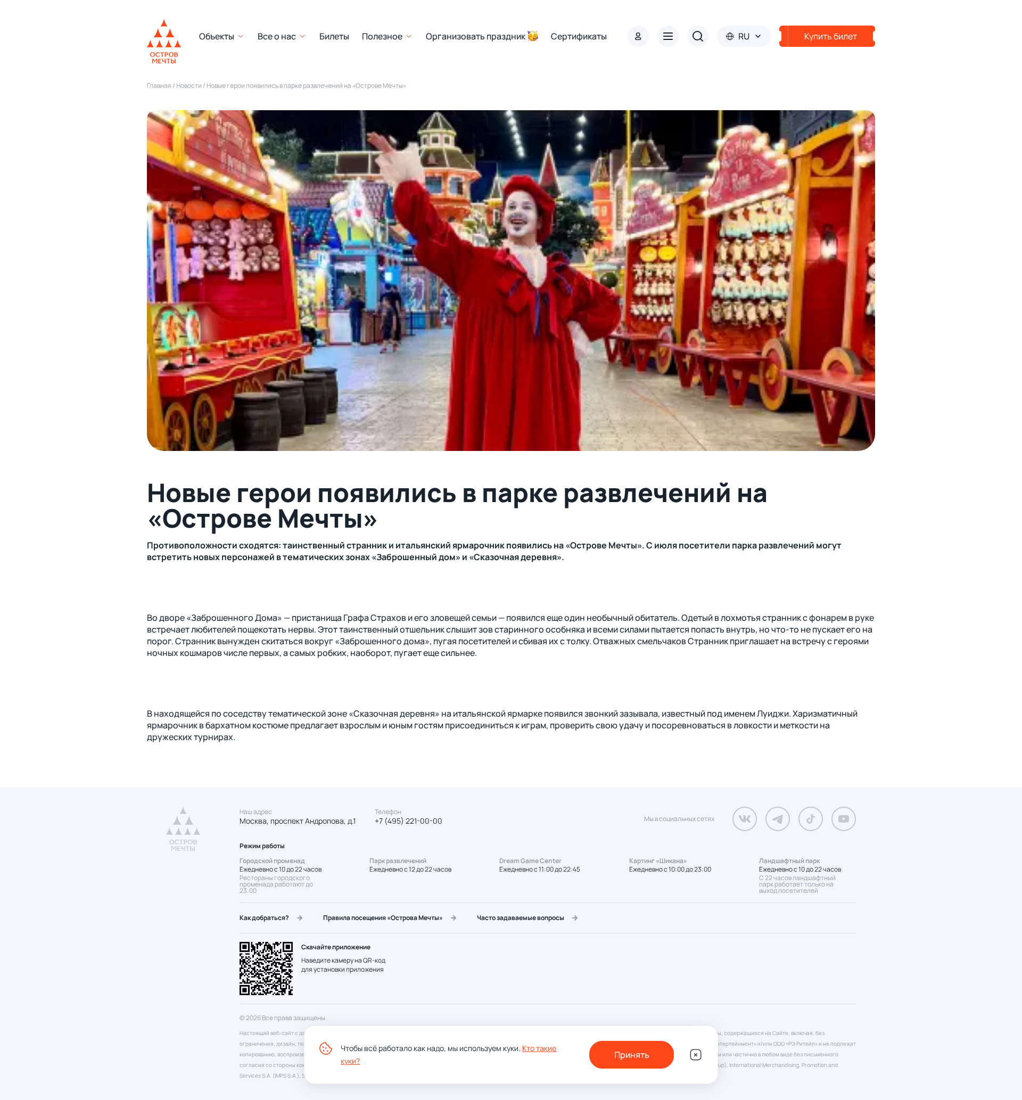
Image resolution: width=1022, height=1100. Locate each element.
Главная (159, 85)
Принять (631, 1055)
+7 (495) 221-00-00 (408, 821)
